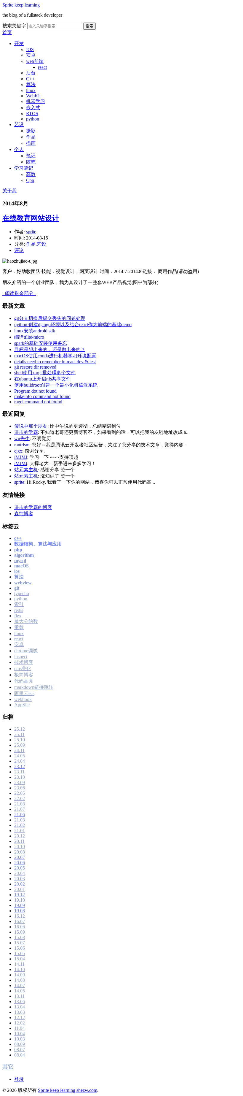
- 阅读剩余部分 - (19, 293)
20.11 (19, 841)
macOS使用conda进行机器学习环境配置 (55, 355)
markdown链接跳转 (33, 687)
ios (17, 571)
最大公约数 (26, 621)
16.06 (19, 926)
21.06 (19, 814)
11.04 (19, 1028)
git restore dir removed (35, 366)
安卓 (31, 55)
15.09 (19, 932)
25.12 (19, 729)
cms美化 (22, 668)
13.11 (19, 996)
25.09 (19, 745)
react (42, 67)
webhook (23, 699)
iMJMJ (20, 457)
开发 (19, 43)
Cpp (30, 180)
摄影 (31, 130)
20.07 (19, 857)
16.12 (19, 916)
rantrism (21, 444)
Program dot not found (35, 391)
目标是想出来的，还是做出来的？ (49, 349)
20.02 (19, 883)
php (18, 549)
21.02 (19, 825)
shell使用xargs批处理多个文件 (45, 372)
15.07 (19, 942)
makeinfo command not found (42, 396)
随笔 (31, 161)
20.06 (19, 862)
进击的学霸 (26, 432)
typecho (21, 593)
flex (17, 615)
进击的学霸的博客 (33, 507)
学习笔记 (23, 168)
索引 (19, 604)
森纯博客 (23, 513)
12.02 (19, 1022)
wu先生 (22, 438)
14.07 (19, 985)
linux (31, 90)
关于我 (9, 190)
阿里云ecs (24, 693)
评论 (19, 250)
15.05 (19, 953)
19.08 (19, 910)
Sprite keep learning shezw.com (67, 1090)
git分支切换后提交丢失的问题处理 (49, 318)
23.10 (19, 777)
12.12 (19, 1017)
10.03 (19, 1038)
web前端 (35, 61)
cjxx (18, 450)
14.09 (19, 974)
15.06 (19, 948)
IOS (30, 49)
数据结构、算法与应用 (38, 543)
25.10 (19, 739)
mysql (20, 560)
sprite (31, 231)
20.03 (19, 878)
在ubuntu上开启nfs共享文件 (42, 378)
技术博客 (23, 662)
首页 (7, 32)
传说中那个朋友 (30, 426)
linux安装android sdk (34, 330)
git (16, 588)
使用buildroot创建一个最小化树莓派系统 (55, 385)
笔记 (31, 155)
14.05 (19, 990)
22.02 (19, 798)
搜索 (89, 26)
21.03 (19, 819)
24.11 (19, 750)
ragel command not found (38, 401)
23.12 (19, 766)
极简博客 (23, 674)
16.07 (19, 921)
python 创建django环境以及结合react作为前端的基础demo (73, 324)
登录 (19, 1079)
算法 (31, 84)
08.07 (19, 1049)
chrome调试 (26, 650)
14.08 (19, 980)
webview (23, 582)
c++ (18, 538)
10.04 (19, 1033)
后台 (31, 72)
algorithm (24, 555)
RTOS (32, 113)
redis (18, 610)
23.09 (19, 782)
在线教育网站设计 (30, 218)
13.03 (19, 1012)
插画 (31, 143)
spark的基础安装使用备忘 (40, 343)
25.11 (19, 734)
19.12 (19, 894)
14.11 (19, 964)
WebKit (33, 95)
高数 (31, 174)
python (32, 118)
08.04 (19, 1054)
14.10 (19, 969)
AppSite (22, 704)
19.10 (19, 900)
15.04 (19, 958)
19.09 (19, 905)
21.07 (19, 809)
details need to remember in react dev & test (55, 361)
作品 (31, 136)
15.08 (19, 937)
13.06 (19, 1001)
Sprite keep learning (21, 4)
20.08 (19, 851)
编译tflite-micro (29, 337)
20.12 (19, 835)
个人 (19, 149)
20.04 (19, 873)
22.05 (19, 793)
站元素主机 (26, 469)
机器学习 (35, 101)
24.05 (19, 755)
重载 (19, 627)
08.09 (19, 1044)
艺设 (19, 124)
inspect (20, 656)
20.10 (19, 846)
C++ (30, 78)
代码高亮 (23, 680)
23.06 (19, 787)
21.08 (19, 803)
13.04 (19, 1006)
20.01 (19, 889)
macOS (21, 565)
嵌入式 (33, 107)
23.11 (19, 771)
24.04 (19, 761)
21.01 (19, 830)
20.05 (19, 867)
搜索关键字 (14, 25)
